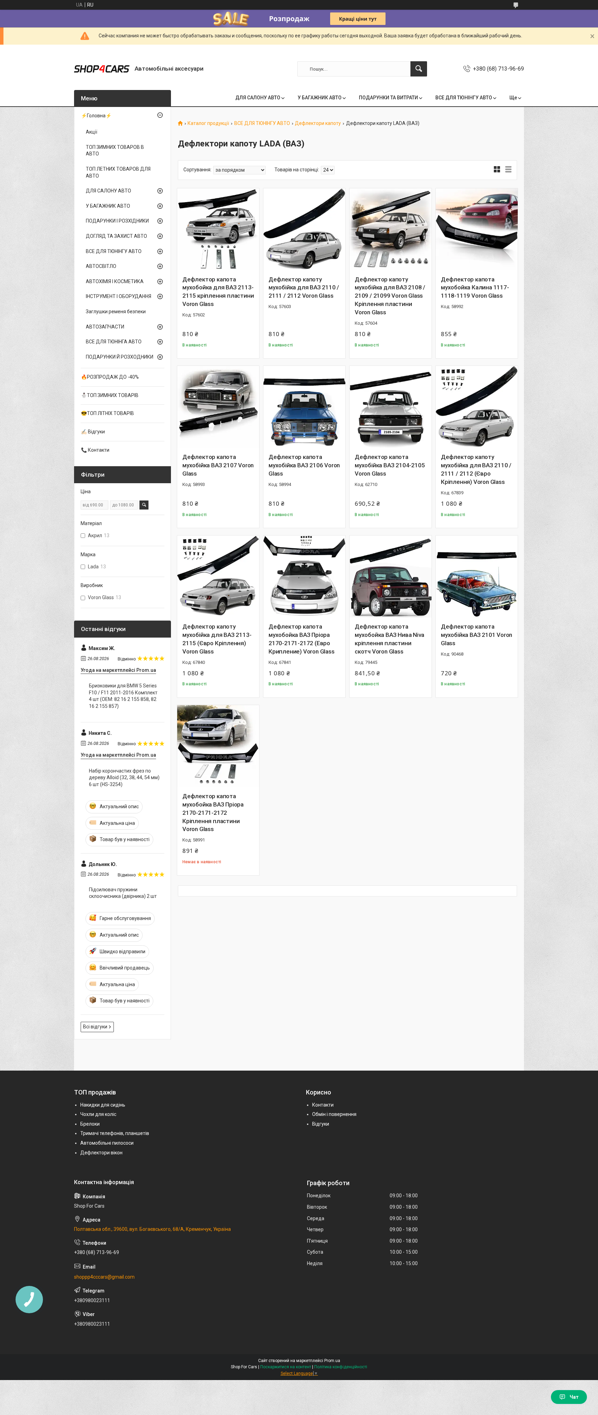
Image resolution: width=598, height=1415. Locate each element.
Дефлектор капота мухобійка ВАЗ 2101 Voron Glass (476, 635)
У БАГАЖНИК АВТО (320, 97)
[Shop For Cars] (101, 69)
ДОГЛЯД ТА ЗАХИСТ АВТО (116, 236)
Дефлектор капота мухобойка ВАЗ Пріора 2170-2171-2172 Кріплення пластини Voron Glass (213, 812)
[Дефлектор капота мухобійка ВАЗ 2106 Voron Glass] (304, 407)
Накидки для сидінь (102, 1105)
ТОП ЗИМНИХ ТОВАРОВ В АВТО (115, 150)
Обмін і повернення (334, 1114)
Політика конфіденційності (340, 1366)
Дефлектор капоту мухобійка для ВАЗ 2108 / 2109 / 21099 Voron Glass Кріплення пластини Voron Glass (390, 296)
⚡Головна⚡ (96, 115)
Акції (91, 132)
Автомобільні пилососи (107, 1143)
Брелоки (90, 1124)
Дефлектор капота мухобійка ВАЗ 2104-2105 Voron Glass (390, 465)
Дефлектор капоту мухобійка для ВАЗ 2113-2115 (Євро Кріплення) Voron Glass (216, 639)
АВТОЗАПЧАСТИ (105, 327)
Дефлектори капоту (318, 123)
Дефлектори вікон (101, 1152)
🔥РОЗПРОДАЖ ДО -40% (110, 377)
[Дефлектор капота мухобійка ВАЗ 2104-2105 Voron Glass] (391, 407)
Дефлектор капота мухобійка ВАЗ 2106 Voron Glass (304, 465)
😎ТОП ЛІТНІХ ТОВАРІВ (107, 413)
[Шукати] (418, 68)
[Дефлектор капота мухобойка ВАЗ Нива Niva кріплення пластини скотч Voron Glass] (391, 576)
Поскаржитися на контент (285, 1366)
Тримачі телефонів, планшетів (114, 1133)
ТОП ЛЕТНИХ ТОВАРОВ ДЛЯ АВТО (118, 172)
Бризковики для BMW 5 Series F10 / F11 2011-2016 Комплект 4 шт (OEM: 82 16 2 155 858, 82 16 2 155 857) (123, 696)
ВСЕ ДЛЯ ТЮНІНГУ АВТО (463, 97)
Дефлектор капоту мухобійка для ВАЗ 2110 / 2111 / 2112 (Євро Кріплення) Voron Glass (476, 469)
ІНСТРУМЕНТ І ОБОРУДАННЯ (118, 296)
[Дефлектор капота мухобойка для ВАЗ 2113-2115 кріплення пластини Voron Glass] (218, 229)
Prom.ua (332, 1360)
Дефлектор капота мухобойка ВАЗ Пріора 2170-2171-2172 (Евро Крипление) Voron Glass (302, 639)
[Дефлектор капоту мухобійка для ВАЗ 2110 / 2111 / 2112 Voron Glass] (304, 229)
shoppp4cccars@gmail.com (104, 1277)
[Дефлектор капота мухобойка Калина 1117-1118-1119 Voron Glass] (477, 229)
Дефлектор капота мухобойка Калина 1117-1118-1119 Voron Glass (475, 287)
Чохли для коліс (98, 1114)
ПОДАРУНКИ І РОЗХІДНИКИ (117, 221)
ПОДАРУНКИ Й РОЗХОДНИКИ (119, 357)
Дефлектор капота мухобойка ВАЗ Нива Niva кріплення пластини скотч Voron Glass (389, 639)
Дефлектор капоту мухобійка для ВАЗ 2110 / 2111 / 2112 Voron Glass (304, 287)
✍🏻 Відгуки (93, 431)
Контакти (323, 1105)
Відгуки (320, 1124)
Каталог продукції (208, 123)
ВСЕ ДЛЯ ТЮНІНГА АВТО (114, 341)
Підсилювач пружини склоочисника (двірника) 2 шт (123, 893)
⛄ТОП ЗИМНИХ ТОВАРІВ (109, 395)
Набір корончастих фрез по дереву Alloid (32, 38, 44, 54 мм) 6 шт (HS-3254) (124, 777)
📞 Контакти (95, 450)
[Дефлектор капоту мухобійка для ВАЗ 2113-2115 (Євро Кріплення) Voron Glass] (218, 576)
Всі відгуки (95, 1026)
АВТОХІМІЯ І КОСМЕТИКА (115, 281)
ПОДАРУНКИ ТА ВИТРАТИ (388, 97)
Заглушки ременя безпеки (116, 311)
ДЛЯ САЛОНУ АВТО (257, 97)
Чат (574, 1397)
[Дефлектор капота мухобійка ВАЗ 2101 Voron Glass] (477, 576)
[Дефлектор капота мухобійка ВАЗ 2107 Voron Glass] (218, 407)
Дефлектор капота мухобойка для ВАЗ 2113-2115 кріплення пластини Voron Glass (218, 291)
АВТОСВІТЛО (101, 266)
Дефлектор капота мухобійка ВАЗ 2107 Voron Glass (218, 465)
